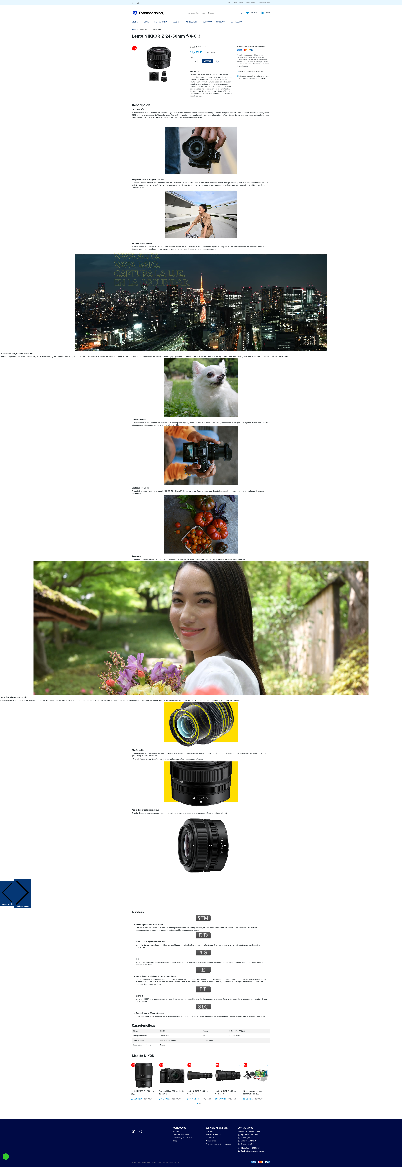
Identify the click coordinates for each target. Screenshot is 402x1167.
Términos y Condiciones (182, 1138)
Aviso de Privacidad (181, 1135)
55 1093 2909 (250, 1148)
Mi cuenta (209, 1132)
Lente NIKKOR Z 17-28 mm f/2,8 (142, 1092)
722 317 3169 (249, 1144)
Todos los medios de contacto (249, 1132)
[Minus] (191, 61)
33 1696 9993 (251, 1138)
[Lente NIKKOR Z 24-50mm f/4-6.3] (154, 76)
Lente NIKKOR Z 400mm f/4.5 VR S (225, 1092)
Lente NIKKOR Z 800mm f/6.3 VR (197, 1092)
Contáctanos (250, 2)
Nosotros (176, 1132)
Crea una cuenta (264, 2)
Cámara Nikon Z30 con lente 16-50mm (171, 1092)
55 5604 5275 (248, 1141)
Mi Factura (210, 1138)
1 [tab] (197, 1103)
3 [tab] (202, 1103)
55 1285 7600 (249, 1135)
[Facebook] (133, 3)
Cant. (192, 58)
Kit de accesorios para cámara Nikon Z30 (253, 1092)
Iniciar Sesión (238, 2)
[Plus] (199, 61)
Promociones (211, 1141)
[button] (154, 1065)
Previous (133, 1082)
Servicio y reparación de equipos (218, 1144)
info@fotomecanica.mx (252, 1151)
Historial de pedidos (213, 1135)
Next (267, 1082)
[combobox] (215, 13)
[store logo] (148, 12)
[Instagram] (138, 3)
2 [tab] (199, 1103)
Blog (229, 2)
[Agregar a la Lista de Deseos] (216, 61)
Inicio (134, 29)
